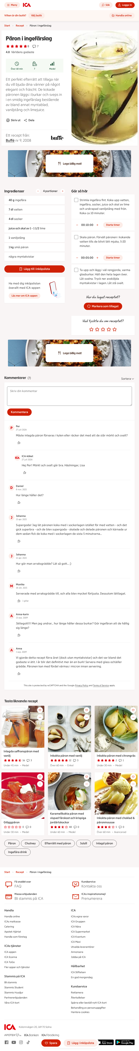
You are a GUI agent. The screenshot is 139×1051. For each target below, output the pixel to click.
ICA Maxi (76, 941)
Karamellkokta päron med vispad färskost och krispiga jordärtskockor (68, 818)
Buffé (10, 140)
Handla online (12, 916)
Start (7, 25)
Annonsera (77, 952)
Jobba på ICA (78, 957)
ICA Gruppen (78, 921)
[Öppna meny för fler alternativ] (40, 717)
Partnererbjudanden (15, 997)
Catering (9, 926)
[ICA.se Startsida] (27, 5)
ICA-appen (10, 952)
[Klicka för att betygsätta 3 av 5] (103, 329)
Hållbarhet (78, 966)
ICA (73, 910)
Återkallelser (78, 997)
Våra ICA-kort (11, 1002)
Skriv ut (15, 120)
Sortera (126, 378)
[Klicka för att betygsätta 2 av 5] (97, 329)
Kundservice (79, 986)
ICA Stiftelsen (78, 972)
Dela (31, 120)
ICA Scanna (10, 957)
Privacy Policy (81, 685)
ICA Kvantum (78, 936)
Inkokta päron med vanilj (66, 755)
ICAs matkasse (12, 921)
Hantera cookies (80, 1012)
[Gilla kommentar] (19, 443)
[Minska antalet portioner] (38, 191)
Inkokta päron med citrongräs (116, 755)
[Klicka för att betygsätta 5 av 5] (114, 329)
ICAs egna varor (80, 916)
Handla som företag (15, 936)
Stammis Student (13, 987)
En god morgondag (81, 977)
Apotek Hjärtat (12, 931)
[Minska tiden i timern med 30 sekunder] (77, 225)
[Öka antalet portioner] (62, 191)
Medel (52, 69)
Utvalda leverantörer (82, 946)
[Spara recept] (40, 710)
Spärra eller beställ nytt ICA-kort (89, 1002)
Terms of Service (101, 685)
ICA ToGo (9, 962)
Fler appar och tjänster (17, 967)
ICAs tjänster (12, 946)
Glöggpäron (12, 822)
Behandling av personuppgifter (88, 1007)
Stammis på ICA (14, 976)
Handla (9, 910)
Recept (20, 25)
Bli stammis (10, 982)
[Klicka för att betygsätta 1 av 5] (91, 329)
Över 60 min (17, 69)
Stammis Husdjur (13, 992)
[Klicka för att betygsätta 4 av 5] (109, 329)
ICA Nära (76, 926)
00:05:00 (87, 257)
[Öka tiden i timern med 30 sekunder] (97, 225)
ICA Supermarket (80, 931)
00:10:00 (87, 225)
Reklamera (77, 992)
